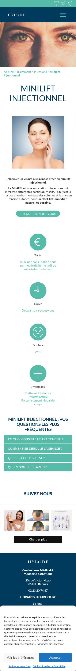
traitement (24, 71)
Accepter (55, 657)
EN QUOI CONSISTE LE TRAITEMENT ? (35, 439)
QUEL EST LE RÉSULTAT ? (26, 458)
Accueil (9, 71)
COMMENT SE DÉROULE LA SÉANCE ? (35, 448)
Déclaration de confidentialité (49, 666)
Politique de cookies (20, 666)
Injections (40, 71)
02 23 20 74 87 (38, 590)
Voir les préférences (20, 657)
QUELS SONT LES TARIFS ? (27, 467)
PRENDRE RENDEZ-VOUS (38, 213)
